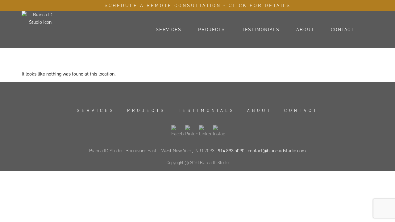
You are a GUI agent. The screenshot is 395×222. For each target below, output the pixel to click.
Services (168, 29)
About (305, 29)
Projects (211, 29)
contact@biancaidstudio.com (277, 150)
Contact (342, 29)
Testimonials (261, 29)
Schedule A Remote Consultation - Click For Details (198, 5)
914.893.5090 (231, 150)
